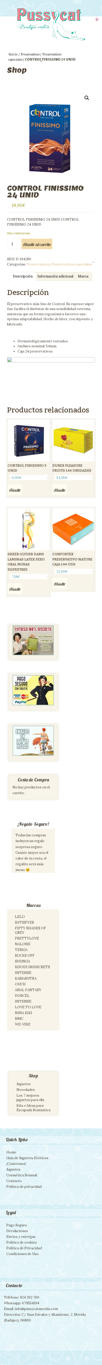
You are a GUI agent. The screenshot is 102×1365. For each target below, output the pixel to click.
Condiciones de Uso (22, 1254)
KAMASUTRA (26, 978)
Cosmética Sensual (21, 1175)
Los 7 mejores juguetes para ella (30, 1097)
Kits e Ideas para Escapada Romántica (33, 1107)
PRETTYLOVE (27, 938)
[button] (87, 98)
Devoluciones (17, 1231)
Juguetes (23, 1084)
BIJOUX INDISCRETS (32, 967)
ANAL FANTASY (28, 990)
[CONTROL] (93, 262)
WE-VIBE (22, 1024)
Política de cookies (21, 1242)
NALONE (22, 944)
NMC (19, 1018)
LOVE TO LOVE (28, 1007)
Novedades (25, 1090)
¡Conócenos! (16, 1164)
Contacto (14, 1181)
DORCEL (22, 995)
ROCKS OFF (25, 955)
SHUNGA (22, 961)
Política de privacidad (24, 1186)
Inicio (13, 54)
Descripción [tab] (23, 276)
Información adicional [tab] (55, 276)
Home (11, 1152)
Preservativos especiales (71, 264)
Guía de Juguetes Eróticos (27, 1158)
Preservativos (29, 54)
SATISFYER (24, 922)
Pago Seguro (16, 1225)
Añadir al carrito (37, 244)
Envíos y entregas (21, 1236)
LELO (20, 917)
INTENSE (23, 973)
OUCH (20, 984)
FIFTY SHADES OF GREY (30, 930)
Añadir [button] (15, 490)
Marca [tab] (83, 276)
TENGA (21, 950)
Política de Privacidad (24, 1248)
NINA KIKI (23, 1013)
